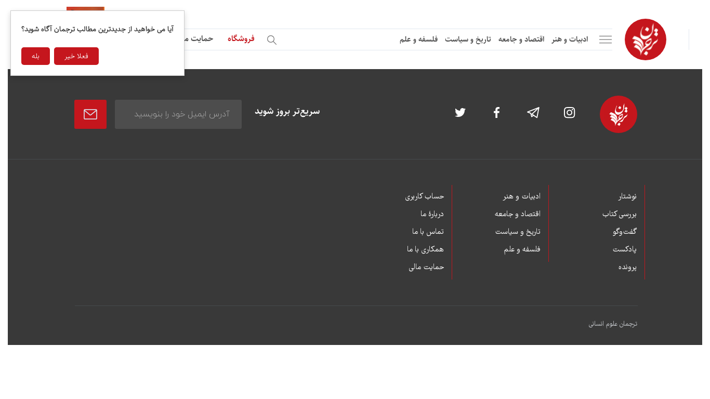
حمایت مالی (194, 38)
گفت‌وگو (625, 232)
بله (36, 56)
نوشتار (627, 197)
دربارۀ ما (432, 214)
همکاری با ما (425, 250)
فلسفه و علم (419, 39)
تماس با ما (428, 232)
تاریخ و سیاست (468, 39)
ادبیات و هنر (569, 39)
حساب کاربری (424, 197)
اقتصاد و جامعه (521, 39)
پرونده (628, 267)
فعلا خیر (76, 56)
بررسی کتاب (619, 214)
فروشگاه (241, 38)
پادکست (624, 250)
